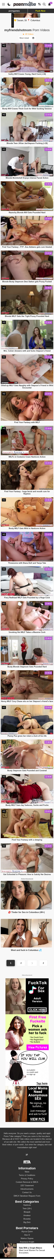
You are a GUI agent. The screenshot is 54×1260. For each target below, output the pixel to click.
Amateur (27, 1215)
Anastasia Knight (27, 1242)
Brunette (27, 1219)
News (27, 1172)
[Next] (32, 963)
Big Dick (27, 1222)
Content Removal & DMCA (27, 1182)
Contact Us (27, 1192)
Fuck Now (40, 11)
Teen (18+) (27, 1208)
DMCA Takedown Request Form (27, 1196)
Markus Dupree (27, 1238)
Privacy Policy (27, 1179)
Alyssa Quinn (27, 1231)
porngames (14, 11)
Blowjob (27, 1212)
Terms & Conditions (27, 1175)
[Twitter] (27, 1155)
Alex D (27, 1235)
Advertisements (27, 1189)
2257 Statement (27, 1185)
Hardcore (27, 1205)
